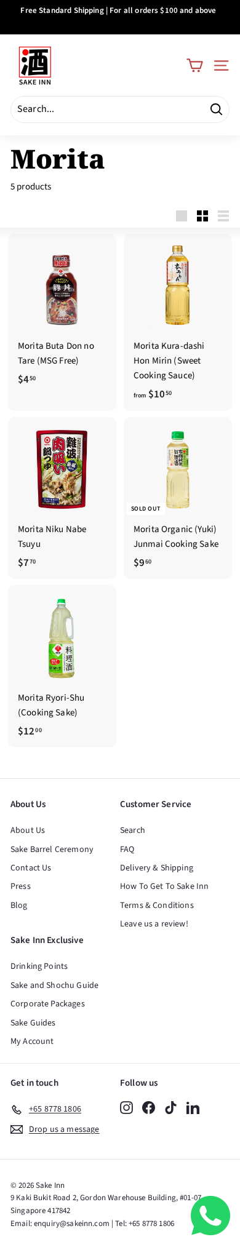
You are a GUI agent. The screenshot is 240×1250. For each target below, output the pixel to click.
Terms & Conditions (157, 905)
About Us (27, 830)
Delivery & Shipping (156, 868)
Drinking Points (39, 966)
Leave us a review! (154, 924)
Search (132, 830)
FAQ (127, 849)
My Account (32, 1041)
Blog (19, 905)
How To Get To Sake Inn (164, 886)
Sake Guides (33, 1023)
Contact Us (31, 868)
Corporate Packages (47, 1004)
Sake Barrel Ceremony (52, 849)
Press (20, 886)
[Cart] (194, 65)
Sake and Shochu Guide (54, 985)
